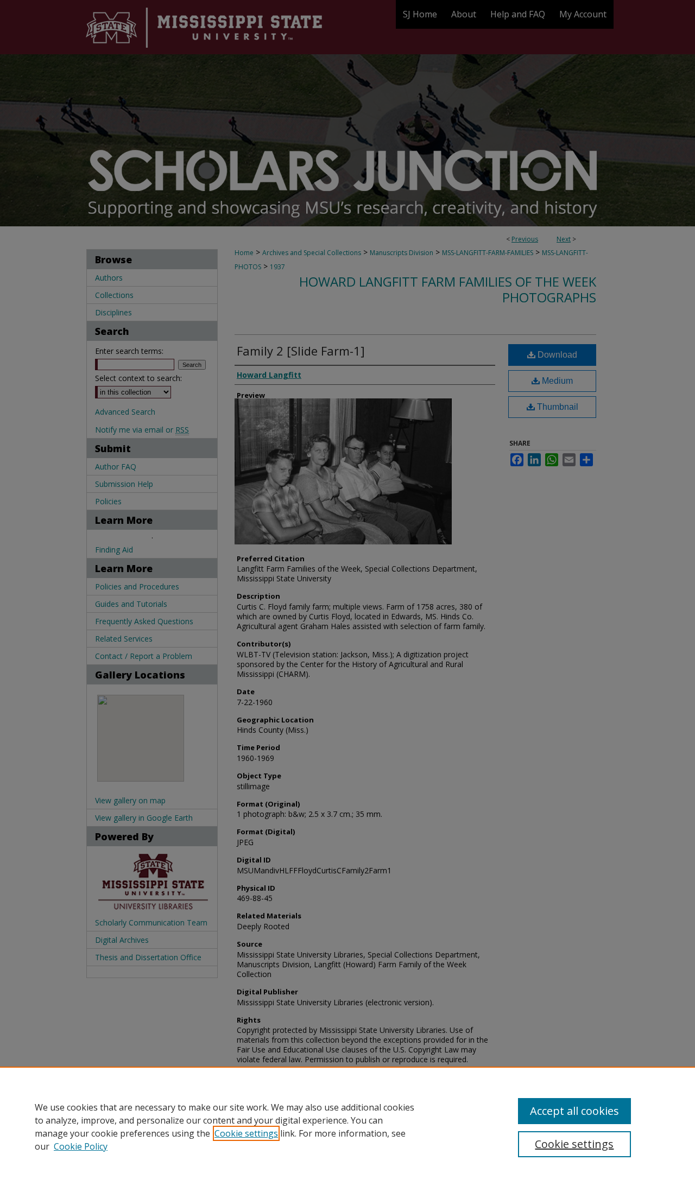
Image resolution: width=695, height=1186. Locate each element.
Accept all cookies (574, 1110)
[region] (347, 1126)
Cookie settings (246, 1133)
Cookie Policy (81, 1146)
